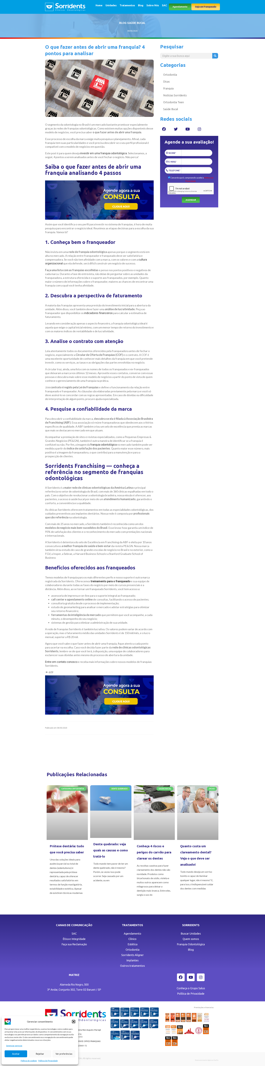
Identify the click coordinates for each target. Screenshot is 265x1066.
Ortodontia (170, 74)
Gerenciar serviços (14, 1046)
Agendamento (132, 933)
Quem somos (191, 938)
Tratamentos (127, 5)
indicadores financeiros (98, 313)
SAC (164, 5)
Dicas (166, 81)
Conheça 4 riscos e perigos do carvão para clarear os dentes (154, 852)
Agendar (191, 200)
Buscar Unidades (191, 933)
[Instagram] (199, 129)
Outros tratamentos (132, 965)
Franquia (168, 88)
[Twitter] (176, 129)
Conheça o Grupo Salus (191, 988)
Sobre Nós (152, 5)
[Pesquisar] (215, 56)
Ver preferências (64, 1053)
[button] (73, 1021)
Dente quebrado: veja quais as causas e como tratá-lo (110, 850)
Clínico (132, 938)
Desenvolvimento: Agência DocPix (206, 1060)
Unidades (111, 5)
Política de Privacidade (48, 1061)
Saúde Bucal (170, 109)
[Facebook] (164, 129)
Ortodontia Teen (173, 102)
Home (99, 5)
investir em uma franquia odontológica (103, 153)
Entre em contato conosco (61, 661)
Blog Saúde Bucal (132, 23)
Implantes (132, 960)
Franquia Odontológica (191, 944)
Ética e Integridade (74, 938)
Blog (140, 5)
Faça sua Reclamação (74, 944)
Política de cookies (29, 1061)
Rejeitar (40, 1053)
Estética (132, 944)
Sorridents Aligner (132, 954)
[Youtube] (187, 129)
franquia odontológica (103, 444)
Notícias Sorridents (175, 95)
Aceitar (16, 1053)
